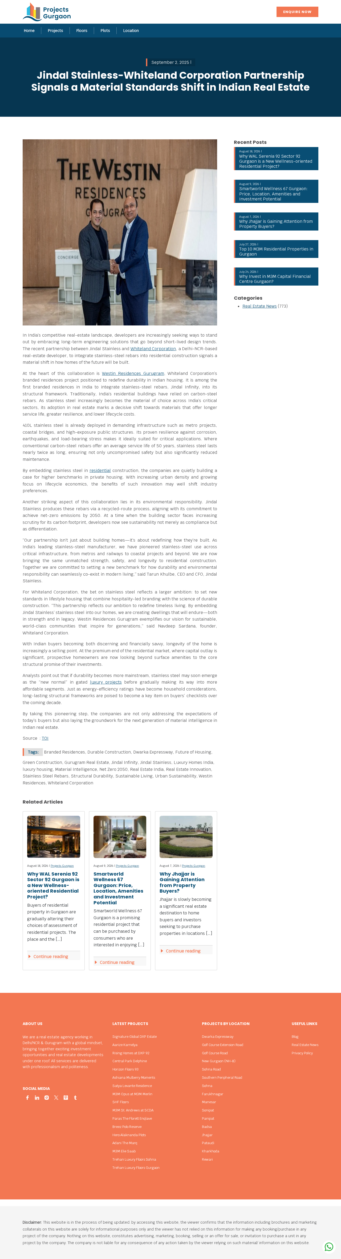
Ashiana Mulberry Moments (133, 1077)
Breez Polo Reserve (126, 1126)
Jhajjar (207, 1135)
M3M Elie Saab (124, 1151)
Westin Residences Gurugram (133, 373)
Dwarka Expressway (217, 1036)
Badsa (207, 1126)
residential (100, 470)
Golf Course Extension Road (222, 1045)
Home (29, 30)
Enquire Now (297, 11)
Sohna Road (211, 1069)
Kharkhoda (210, 1151)
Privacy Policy (302, 1053)
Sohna (207, 1086)
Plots (105, 30)
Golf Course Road (215, 1053)
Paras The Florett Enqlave (132, 1118)
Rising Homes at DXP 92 (130, 1053)
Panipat (208, 1118)
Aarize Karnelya (124, 1045)
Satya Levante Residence (132, 1086)
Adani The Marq (124, 1143)
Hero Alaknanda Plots (129, 1135)
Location (131, 30)
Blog (295, 1036)
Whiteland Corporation (153, 349)
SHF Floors (120, 1102)
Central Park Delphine (129, 1061)
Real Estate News (259, 306)
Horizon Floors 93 (125, 1069)
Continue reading (50, 956)
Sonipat (208, 1110)
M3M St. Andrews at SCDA (132, 1110)
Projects (55, 30)
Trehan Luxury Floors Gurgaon (136, 1167)
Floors (81, 30)
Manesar (209, 1102)
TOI (45, 738)
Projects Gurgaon (62, 866)
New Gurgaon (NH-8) (219, 1061)
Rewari (207, 1159)
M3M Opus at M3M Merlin (132, 1094)
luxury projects (106, 682)
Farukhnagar (212, 1094)
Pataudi (208, 1143)
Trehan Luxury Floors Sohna (134, 1159)
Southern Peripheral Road (222, 1077)
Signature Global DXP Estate (134, 1036)
